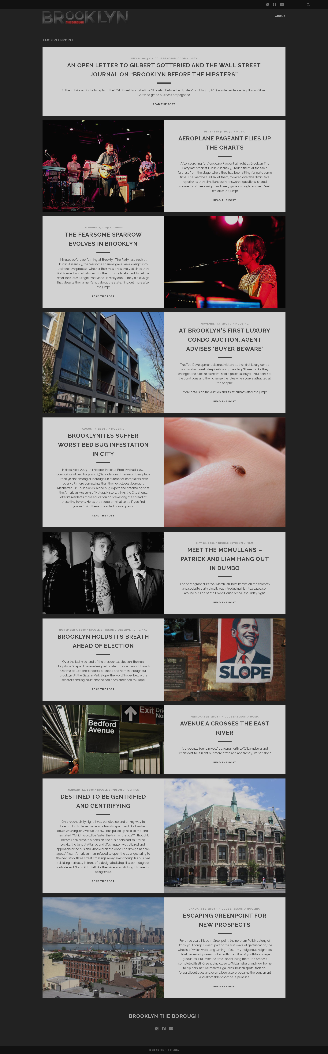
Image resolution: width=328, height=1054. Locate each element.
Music (240, 131)
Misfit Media (169, 1049)
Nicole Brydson (164, 58)
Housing (242, 323)
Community (188, 58)
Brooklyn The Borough (164, 1016)
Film (250, 543)
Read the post (164, 104)
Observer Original (132, 629)
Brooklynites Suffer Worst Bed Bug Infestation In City (103, 444)
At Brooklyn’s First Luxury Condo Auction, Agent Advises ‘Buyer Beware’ (224, 339)
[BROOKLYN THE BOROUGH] (85, 22)
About (280, 16)
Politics (132, 789)
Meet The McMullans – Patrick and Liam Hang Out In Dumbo (225, 558)
